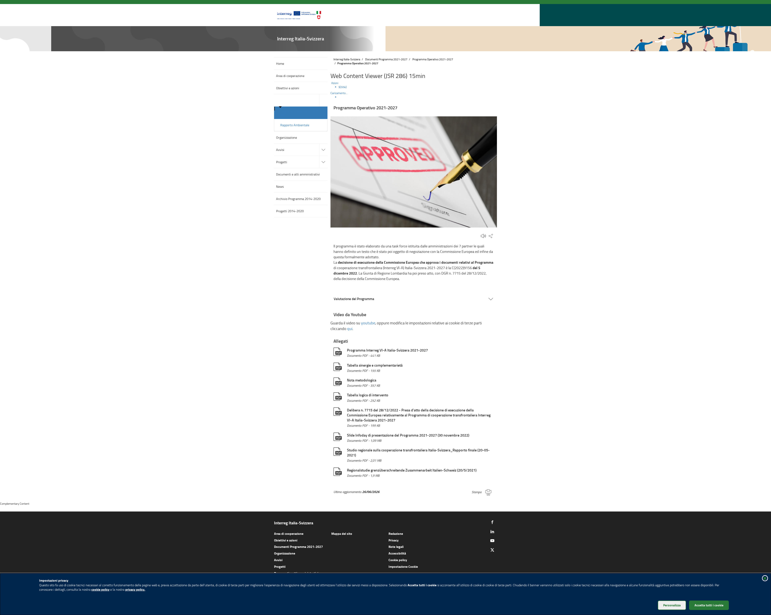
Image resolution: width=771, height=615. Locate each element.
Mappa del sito (341, 533)
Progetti (280, 566)
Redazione (396, 533)
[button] (486, 15)
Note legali (396, 546)
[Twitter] (492, 550)
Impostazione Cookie (403, 566)
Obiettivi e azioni (285, 540)
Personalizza (672, 605)
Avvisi (278, 560)
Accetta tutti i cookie (709, 605)
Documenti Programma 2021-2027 (386, 59)
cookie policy (100, 589)
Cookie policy (398, 560)
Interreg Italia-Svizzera (346, 59)
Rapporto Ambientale (294, 125)
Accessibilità (397, 553)
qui (349, 328)
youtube (368, 323)
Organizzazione (284, 553)
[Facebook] (492, 522)
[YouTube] (492, 540)
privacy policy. (135, 589)
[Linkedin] (492, 531)
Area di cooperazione (288, 533)
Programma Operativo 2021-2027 (300, 113)
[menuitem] (418, 87)
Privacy (394, 540)
